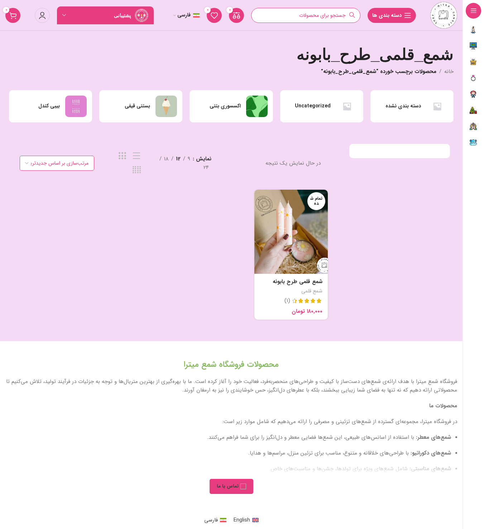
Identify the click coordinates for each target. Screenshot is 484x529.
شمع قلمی (311, 291)
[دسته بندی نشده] (412, 106)
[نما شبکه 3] (122, 156)
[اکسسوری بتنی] (231, 106)
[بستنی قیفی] (141, 106)
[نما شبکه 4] (137, 170)
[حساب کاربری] (42, 15)
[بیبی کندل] (50, 106)
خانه (449, 71)
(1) (287, 301)
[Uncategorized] (322, 106)
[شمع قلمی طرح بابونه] (291, 231)
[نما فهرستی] (137, 156)
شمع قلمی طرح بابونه (297, 281)
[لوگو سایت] (443, 15)
